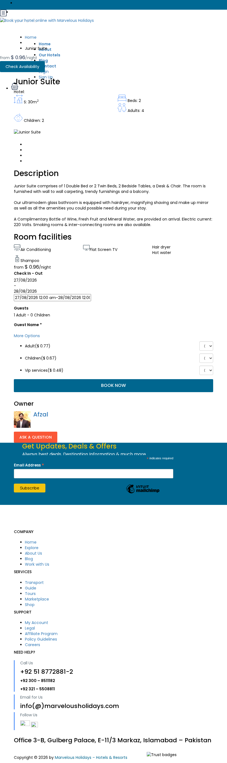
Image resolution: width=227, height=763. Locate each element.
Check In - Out (28, 273)
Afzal (40, 414)
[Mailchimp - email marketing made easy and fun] (142, 493)
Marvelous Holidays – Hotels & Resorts (91, 757)
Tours (30, 593)
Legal (30, 628)
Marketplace (37, 599)
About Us (33, 553)
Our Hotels (49, 55)
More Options (27, 336)
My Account (36, 622)
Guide (30, 588)
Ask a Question (35, 437)
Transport (34, 582)
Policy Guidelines (41, 639)
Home (45, 44)
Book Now (113, 385)
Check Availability (22, 66)
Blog (43, 60)
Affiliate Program (41, 633)
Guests (21, 308)
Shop (30, 604)
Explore (31, 547)
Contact (47, 66)
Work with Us (37, 564)
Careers (32, 644)
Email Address (29, 465)
